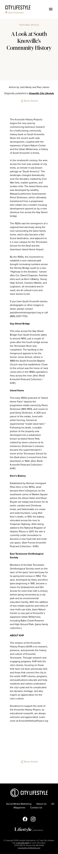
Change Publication (15, 12)
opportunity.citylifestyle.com (29, 848)
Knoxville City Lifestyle (41, 93)
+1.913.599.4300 (22, 843)
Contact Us (36, 807)
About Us (41, 803)
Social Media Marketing (18, 803)
